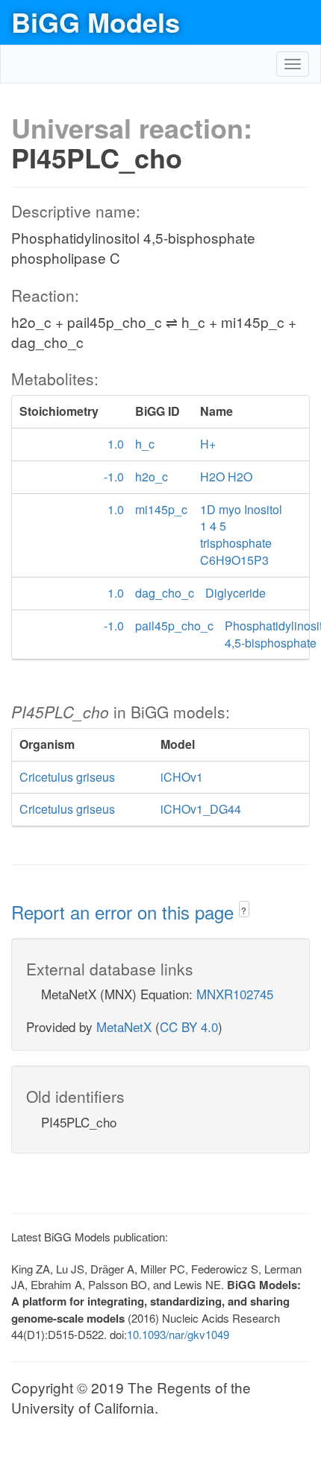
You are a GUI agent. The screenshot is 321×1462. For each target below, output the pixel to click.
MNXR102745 (234, 993)
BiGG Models (95, 21)
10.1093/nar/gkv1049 (178, 1334)
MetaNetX (124, 1026)
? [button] (243, 910)
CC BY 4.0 (189, 1026)
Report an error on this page (125, 912)
